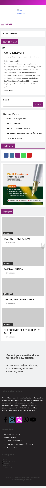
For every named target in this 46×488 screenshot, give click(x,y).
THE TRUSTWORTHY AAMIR (18, 128)
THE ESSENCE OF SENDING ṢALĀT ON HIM (24, 133)
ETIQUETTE (8, 233)
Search (6, 100)
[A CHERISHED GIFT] (3, 48)
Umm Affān (10, 57)
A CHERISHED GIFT (14, 52)
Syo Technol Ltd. (28, 480)
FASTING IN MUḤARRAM (16, 119)
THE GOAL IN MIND (14, 138)
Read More (8, 91)
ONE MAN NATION (13, 124)
